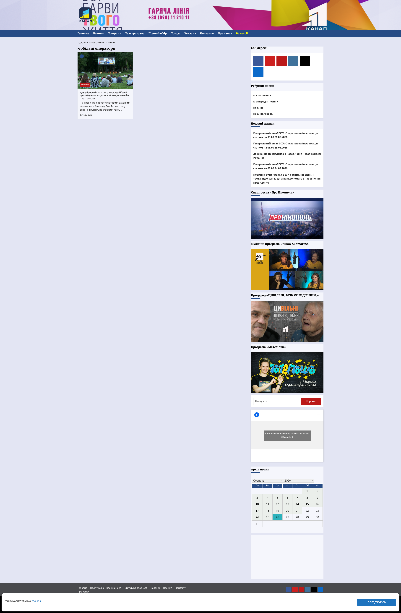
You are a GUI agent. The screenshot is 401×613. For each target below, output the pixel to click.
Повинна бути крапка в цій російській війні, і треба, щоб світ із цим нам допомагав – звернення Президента (286, 178)
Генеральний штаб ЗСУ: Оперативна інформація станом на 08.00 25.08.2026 (285, 145)
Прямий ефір (157, 33)
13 (287, 504)
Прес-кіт (167, 587)
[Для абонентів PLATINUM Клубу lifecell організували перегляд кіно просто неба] (105, 70)
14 (297, 504)
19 (277, 510)
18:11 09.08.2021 (89, 99)
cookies (36, 601)
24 (257, 517)
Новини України (263, 113)
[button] (321, 33)
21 (297, 510)
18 (267, 510)
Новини (98, 33)
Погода (175, 33)
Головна (83, 33)
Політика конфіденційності (105, 587)
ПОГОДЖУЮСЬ (377, 602)
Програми (114, 33)
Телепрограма (135, 33)
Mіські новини (262, 95)
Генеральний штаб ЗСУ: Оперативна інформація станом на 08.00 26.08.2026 (285, 135)
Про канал (225, 33)
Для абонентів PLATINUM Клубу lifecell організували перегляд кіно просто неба (104, 94)
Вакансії (242, 33)
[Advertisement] (287, 557)
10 (257, 504)
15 (307, 504)
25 (267, 517)
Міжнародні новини (265, 101)
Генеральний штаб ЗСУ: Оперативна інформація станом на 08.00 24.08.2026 (285, 166)
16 (317, 504)
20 (287, 510)
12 (277, 504)
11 (267, 504)
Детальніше (86, 115)
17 (257, 510)
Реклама (190, 33)
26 (277, 517)
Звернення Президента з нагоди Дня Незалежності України (287, 156)
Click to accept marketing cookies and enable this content (287, 435)
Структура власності (136, 587)
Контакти (207, 33)
